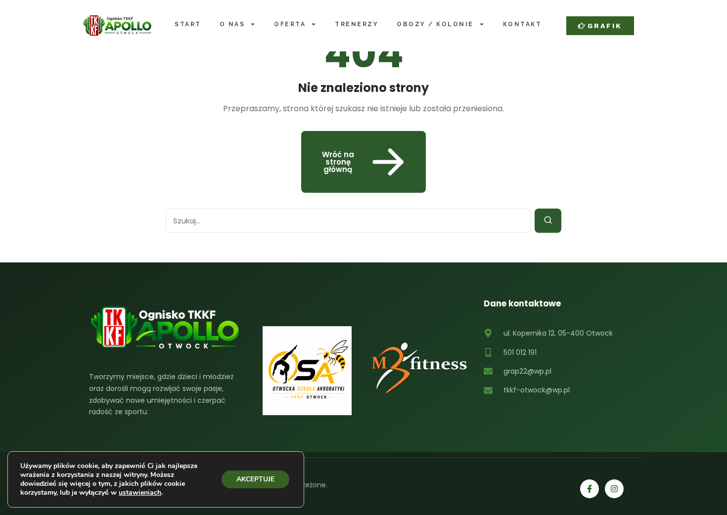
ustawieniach (140, 492)
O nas (232, 24)
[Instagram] (614, 488)
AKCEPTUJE (255, 479)
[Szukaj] (548, 221)
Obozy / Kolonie (435, 24)
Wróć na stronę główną (338, 161)
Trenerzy (356, 24)
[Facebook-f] (589, 488)
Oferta (290, 24)
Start (188, 24)
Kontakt (522, 24)
